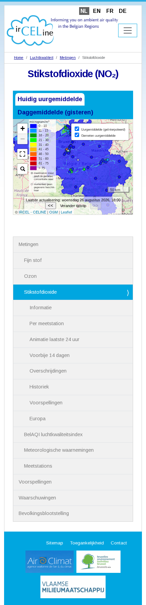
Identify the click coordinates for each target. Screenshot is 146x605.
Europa (37, 418)
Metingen (68, 57)
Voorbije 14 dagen (50, 355)
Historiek (39, 386)
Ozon (30, 276)
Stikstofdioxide (40, 292)
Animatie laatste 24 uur (54, 339)
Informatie (41, 307)
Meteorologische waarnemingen (59, 450)
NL (84, 11)
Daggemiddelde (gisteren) (55, 112)
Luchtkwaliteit (41, 57)
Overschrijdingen (48, 371)
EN (97, 11)
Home (18, 57)
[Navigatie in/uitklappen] (127, 30)
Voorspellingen (46, 402)
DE (123, 11)
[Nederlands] (62, 29)
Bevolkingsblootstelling (44, 513)
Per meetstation (47, 323)
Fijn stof (33, 260)
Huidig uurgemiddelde (50, 99)
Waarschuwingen (37, 497)
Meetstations (38, 466)
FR (109, 11)
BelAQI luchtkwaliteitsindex (53, 434)
